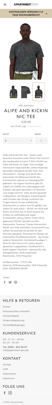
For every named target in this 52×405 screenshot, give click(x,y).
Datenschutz (9, 373)
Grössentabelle (11, 315)
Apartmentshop (16, 402)
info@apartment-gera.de (16, 350)
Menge (38, 134)
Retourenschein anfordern (16, 311)
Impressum (9, 378)
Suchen (7, 306)
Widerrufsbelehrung (13, 320)
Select (6, 134)
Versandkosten (34, 126)
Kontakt (7, 364)
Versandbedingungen (14, 325)
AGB (5, 369)
